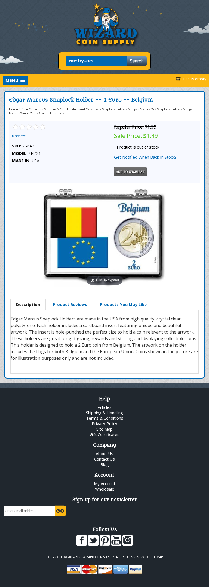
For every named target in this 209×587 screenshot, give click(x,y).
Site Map (104, 429)
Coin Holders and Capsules (79, 109)
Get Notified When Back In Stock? (145, 157)
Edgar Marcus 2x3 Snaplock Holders (156, 109)
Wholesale (104, 489)
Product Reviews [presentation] (70, 304)
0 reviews (19, 136)
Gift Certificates (104, 434)
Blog (104, 464)
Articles (105, 407)
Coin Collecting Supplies (38, 109)
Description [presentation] (28, 304)
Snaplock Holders (114, 109)
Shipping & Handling (104, 412)
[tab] (28, 304)
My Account (104, 483)
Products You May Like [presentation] (123, 304)
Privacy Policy (104, 423)
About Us (104, 453)
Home (13, 109)
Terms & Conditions (104, 418)
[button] (15, 80)
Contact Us (104, 459)
